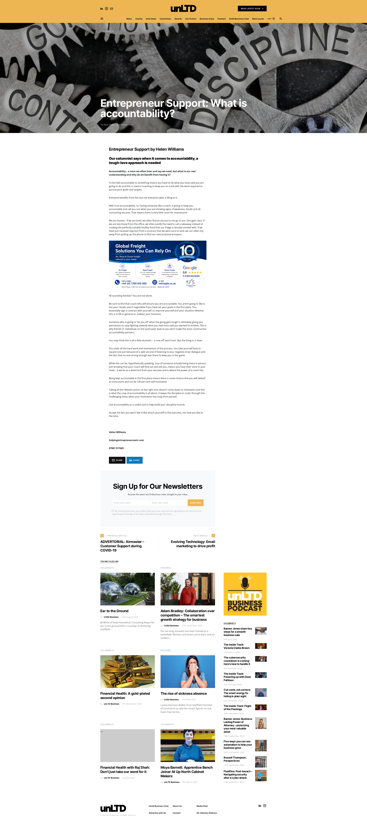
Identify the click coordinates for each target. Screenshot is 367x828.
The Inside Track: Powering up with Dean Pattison (237, 677)
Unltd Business (111, 617)
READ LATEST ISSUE (250, 8)
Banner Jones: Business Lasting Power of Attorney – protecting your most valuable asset (238, 725)
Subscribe (195, 502)
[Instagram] (106, 8)
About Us (177, 806)
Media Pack (202, 806)
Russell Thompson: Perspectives (235, 759)
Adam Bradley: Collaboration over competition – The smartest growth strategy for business (188, 615)
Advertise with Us (157, 813)
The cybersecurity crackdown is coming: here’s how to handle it (237, 660)
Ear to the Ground (114, 611)
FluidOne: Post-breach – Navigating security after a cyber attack (238, 774)
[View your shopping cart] (274, 18)
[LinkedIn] (101, 8)
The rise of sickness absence (184, 693)
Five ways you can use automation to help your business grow (238, 744)
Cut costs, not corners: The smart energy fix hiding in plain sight (237, 693)
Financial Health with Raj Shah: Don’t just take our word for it (125, 769)
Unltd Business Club (159, 806)
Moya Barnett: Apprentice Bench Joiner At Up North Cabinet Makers (187, 771)
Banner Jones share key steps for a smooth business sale (238, 632)
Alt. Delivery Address (207, 813)
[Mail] (111, 8)
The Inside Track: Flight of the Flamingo (237, 707)
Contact (176, 813)
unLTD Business (111, 703)
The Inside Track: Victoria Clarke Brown (237, 646)
